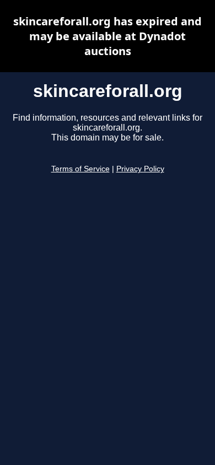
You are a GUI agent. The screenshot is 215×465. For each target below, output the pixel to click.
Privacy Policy (140, 169)
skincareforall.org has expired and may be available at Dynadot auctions (107, 36)
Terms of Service (80, 169)
